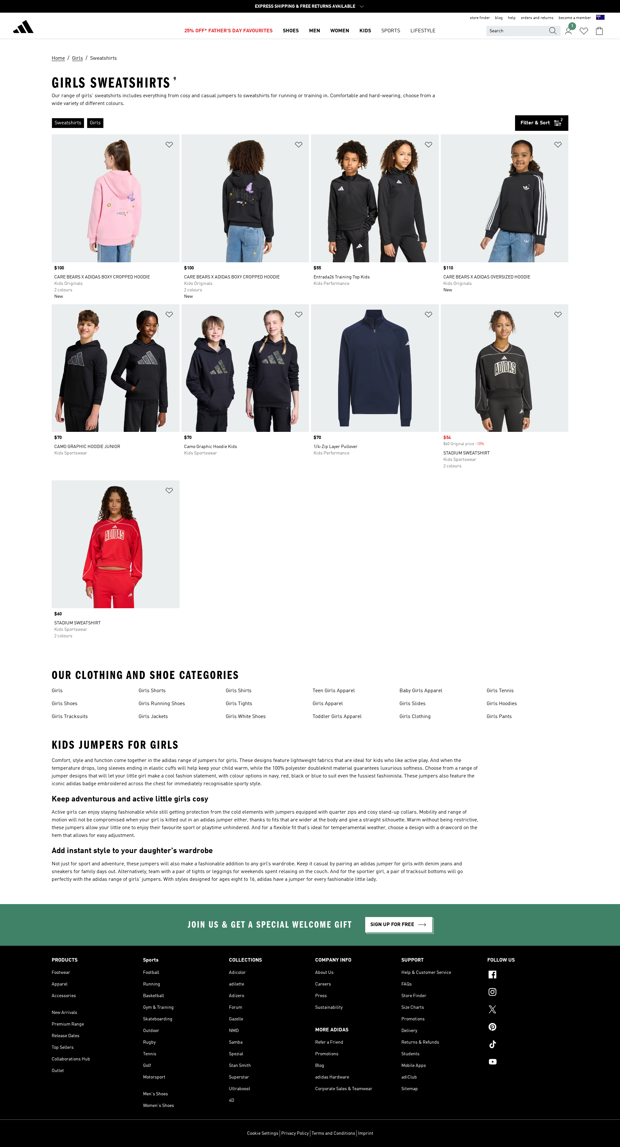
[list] (281, 123)
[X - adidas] (527, 1010)
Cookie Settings (262, 1133)
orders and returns (537, 18)
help (512, 18)
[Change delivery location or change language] (600, 18)
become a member (575, 18)
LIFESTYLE (423, 31)
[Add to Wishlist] (169, 146)
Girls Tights (239, 703)
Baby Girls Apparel (420, 690)
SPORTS (390, 31)
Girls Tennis (500, 690)
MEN (314, 31)
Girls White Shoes (246, 716)
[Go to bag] (599, 31)
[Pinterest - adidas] (527, 1028)
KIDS (365, 31)
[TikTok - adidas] (527, 1045)
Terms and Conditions (333, 1133)
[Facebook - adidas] (527, 975)
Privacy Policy (295, 1133)
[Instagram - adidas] (527, 993)
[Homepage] (23, 28)
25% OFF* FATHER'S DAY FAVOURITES (228, 31)
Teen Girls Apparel (334, 690)
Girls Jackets (153, 716)
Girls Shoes (65, 703)
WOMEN (339, 31)
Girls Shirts (239, 690)
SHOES (291, 31)
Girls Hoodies (502, 703)
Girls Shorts (152, 690)
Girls (57, 690)
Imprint (365, 1133)
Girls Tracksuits (70, 716)
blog (499, 18)
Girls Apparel (328, 703)
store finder (480, 18)
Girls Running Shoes (162, 703)
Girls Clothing (415, 716)
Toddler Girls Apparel (337, 716)
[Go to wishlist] (584, 31)
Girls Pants (499, 716)
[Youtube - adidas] (527, 1062)
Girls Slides (412, 703)
